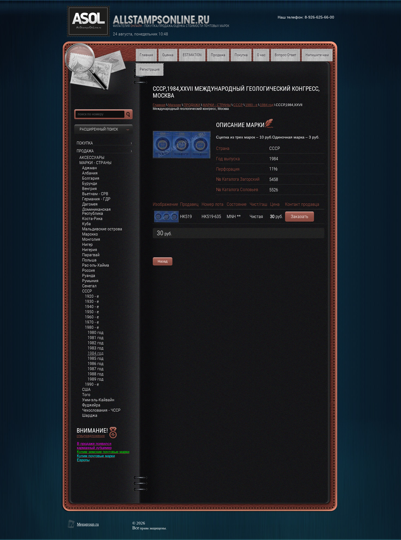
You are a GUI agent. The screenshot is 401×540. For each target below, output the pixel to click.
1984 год (266, 105)
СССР (238, 105)
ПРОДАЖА (192, 105)
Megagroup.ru (88, 524)
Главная (159, 105)
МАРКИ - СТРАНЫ (217, 105)
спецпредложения (91, 436)
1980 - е (251, 105)
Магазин (174, 105)
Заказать (299, 216)
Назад (162, 261)
